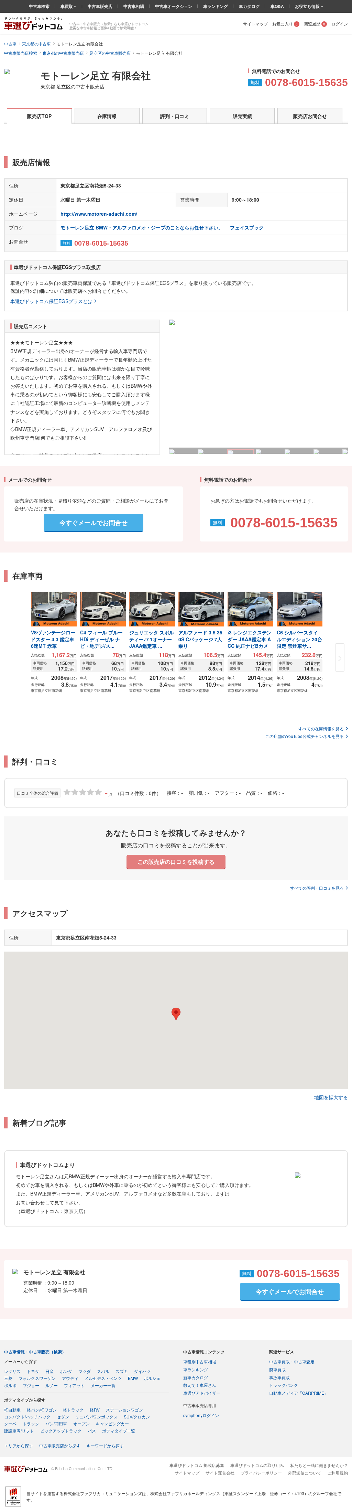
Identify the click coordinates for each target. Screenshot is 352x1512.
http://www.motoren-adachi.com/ (98, 213)
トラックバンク (283, 1385)
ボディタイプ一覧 (118, 1431)
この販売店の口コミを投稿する (176, 862)
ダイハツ (142, 1371)
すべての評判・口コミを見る (317, 888)
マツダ (84, 1371)
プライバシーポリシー (261, 1473)
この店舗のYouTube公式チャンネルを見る (304, 736)
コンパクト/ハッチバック (27, 1416)
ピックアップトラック (60, 1431)
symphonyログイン (201, 1415)
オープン (81, 1423)
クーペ (10, 1423)
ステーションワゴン (124, 1410)
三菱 (8, 1378)
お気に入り (285, 23)
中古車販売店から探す (59, 1445)
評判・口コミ (174, 115)
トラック (31, 1423)
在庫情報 (107, 115)
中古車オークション (173, 6)
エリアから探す (18, 1445)
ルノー (51, 1385)
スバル (103, 1371)
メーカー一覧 (103, 1385)
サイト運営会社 (220, 1473)
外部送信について (304, 1473)
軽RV (95, 1410)
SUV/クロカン (137, 1416)
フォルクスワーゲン (37, 1378)
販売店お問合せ (310, 115)
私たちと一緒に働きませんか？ (319, 1465)
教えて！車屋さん (199, 1385)
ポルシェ (152, 1378)
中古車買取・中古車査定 (292, 1361)
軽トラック (73, 1410)
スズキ (122, 1371)
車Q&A (277, 6)
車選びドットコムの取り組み (257, 1465)
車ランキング (215, 6)
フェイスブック (247, 227)
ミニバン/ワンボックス (96, 1416)
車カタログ (249, 6)
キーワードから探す (105, 1445)
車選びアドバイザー (201, 1393)
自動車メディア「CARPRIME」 (298, 1393)
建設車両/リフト (19, 1431)
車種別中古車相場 (199, 1361)
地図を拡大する (331, 1097)
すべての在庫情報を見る (321, 728)
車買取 (67, 6)
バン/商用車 (56, 1423)
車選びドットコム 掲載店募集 (196, 1465)
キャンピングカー (112, 1423)
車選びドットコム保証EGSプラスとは (51, 301)
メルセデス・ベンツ (103, 1378)
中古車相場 (133, 6)
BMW (133, 1378)
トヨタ (33, 1371)
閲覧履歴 (314, 23)
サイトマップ (255, 23)
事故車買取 (279, 1377)
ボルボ (10, 1385)
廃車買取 (277, 1369)
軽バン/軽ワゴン (42, 1410)
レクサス (12, 1371)
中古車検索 (39, 6)
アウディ (70, 1378)
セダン (63, 1416)
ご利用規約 (337, 1473)
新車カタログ (195, 1377)
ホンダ (66, 1371)
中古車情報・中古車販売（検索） (35, 1352)
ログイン (339, 23)
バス (92, 1431)
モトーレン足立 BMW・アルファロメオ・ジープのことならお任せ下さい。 (141, 227)
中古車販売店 (100, 6)
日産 (49, 1371)
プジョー (31, 1385)
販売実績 (242, 115)
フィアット (74, 1385)
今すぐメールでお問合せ (93, 522)
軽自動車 (12, 1410)
